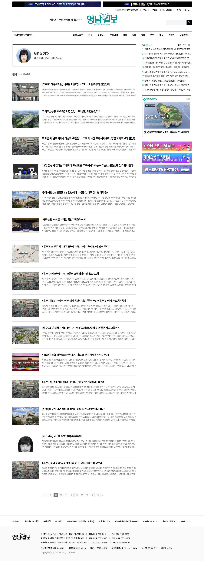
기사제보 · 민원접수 (165, 10)
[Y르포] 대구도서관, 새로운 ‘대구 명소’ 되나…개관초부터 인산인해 (75, 84)
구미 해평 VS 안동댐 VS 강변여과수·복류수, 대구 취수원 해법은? (75, 192)
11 (50, 495)
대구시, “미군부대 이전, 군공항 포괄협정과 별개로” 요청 (70, 273)
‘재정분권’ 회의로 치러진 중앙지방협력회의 (64, 219)
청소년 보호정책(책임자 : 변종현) (80, 521)
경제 (143, 35)
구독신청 (154, 10)
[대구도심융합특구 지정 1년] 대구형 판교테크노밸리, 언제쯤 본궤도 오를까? (80, 328)
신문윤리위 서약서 (150, 521)
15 (71, 495)
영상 (161, 35)
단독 (90, 35)
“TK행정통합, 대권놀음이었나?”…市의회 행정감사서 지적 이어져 (75, 355)
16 (77, 495)
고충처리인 (184, 521)
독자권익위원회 (169, 521)
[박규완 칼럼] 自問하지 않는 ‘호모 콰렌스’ (147, 4)
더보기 (188, 99)
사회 (125, 35)
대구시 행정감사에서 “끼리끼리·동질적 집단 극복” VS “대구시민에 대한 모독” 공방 (84, 300)
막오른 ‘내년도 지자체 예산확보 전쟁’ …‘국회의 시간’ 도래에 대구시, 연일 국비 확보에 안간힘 (88, 138)
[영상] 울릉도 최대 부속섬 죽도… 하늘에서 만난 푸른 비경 (166, 132)
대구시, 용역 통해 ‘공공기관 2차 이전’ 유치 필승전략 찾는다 (72, 463)
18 (87, 495)
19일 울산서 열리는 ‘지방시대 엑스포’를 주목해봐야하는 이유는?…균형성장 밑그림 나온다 (87, 165)
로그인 (179, 10)
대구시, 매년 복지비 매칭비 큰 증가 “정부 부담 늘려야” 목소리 (73, 382)
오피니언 (114, 35)
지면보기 (146, 10)
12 (56, 495)
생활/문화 (184, 35)
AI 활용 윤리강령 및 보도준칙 (126, 521)
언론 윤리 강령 (104, 521)
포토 (152, 35)
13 (61, 495)
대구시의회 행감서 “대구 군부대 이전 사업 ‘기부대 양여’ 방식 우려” (75, 246)
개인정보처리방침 (31, 521)
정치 (134, 35)
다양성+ (101, 35)
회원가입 (186, 10)
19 (92, 495)
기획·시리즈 (78, 35)
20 (98, 495)
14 (66, 495)
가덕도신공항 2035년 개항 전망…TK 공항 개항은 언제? (71, 111)
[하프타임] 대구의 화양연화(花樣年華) (62, 436)
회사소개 (16, 521)
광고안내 (59, 521)
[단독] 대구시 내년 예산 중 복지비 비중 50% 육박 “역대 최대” (73, 409)
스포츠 (171, 35)
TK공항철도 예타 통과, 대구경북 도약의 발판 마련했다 (57, 4)
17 (82, 495)
